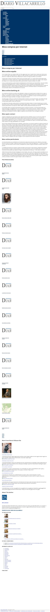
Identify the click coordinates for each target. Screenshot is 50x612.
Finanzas (7, 23)
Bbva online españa (8, 59)
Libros (6, 15)
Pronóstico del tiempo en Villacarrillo (12, 510)
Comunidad (7, 28)
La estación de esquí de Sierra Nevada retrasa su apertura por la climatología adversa (26, 543)
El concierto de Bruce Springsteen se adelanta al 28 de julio (20, 544)
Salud (6, 37)
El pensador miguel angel (7, 454)
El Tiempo (5, 12)
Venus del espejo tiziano (7, 480)
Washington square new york (7, 460)
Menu (1, 10)
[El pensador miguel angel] (25, 448)
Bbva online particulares (9, 63)
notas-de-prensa (7, 560)
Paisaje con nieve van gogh (7, 486)
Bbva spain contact (8, 62)
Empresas (7, 21)
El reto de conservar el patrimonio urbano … (13, 533)
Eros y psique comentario (7, 466)
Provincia (7, 29)
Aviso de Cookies (36, 611)
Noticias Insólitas (9, 43)
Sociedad (7, 36)
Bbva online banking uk (9, 60)
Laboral (7, 24)
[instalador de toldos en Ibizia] (6, 522)
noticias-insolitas (7, 561)
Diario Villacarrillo (3, 609)
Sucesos (7, 42)
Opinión (7, 40)
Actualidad (5, 13)
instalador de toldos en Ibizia (10, 523)
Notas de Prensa (8, 41)
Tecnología (5, 34)
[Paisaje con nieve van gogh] (25, 484)
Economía (5, 17)
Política (4, 26)
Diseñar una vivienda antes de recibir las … (12, 518)
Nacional (5, 30)
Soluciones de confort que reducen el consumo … (14, 538)
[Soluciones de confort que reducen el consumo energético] (6, 537)
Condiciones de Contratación (26, 611)
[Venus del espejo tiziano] (25, 478)
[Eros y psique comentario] (25, 465)
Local (4, 27)
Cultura (4, 14)
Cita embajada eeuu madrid (7, 473)
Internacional (6, 31)
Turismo (7, 38)
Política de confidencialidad (14, 611)
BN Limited (5, 502)
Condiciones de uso (4, 611)
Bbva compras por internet (10, 58)
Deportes (5, 33)
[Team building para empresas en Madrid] (6, 527)
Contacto (43, 611)
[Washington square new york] (25, 458)
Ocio (6, 16)
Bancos (6, 19)
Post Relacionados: (8, 64)
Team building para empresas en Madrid (12, 528)
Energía (6, 22)
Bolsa (6, 20)
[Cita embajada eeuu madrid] (25, 471)
